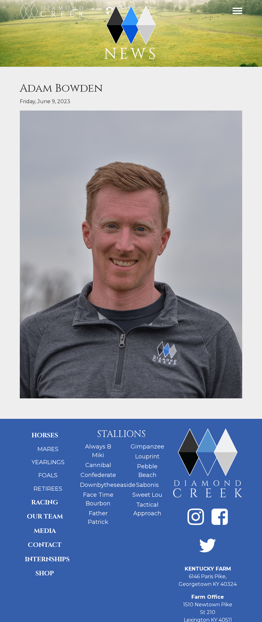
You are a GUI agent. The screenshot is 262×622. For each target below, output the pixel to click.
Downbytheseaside (107, 484)
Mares (47, 449)
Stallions (121, 434)
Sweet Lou (147, 494)
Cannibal (98, 465)
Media (45, 530)
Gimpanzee (147, 446)
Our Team (45, 516)
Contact (45, 545)
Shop (44, 573)
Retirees (48, 488)
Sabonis (147, 484)
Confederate (98, 475)
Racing (44, 502)
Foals (48, 475)
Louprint (147, 456)
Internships (47, 559)
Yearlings (48, 462)
